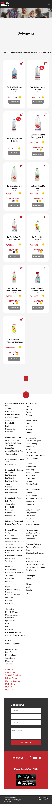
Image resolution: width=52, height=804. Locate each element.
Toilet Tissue (31, 421)
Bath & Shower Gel (12, 539)
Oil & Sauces (31, 570)
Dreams (29, 412)
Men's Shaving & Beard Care (14, 551)
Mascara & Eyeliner (12, 615)
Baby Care (9, 411)
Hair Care (9, 567)
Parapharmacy (32, 530)
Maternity (9, 661)
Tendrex (29, 409)
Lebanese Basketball (14, 521)
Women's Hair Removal (14, 547)
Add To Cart (15, 102)
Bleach (28, 449)
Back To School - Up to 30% (14, 460)
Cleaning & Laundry (12, 414)
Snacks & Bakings (33, 544)
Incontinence (10, 658)
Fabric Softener (40, 52)
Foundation (9, 618)
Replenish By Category (15, 498)
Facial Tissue (31, 403)
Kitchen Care (31, 467)
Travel (7, 484)
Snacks (28, 550)
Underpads (30, 539)
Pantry (8, 426)
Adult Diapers (31, 536)
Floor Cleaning (31, 444)
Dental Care (10, 558)
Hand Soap (9, 536)
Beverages (30, 576)
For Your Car (10, 478)
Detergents (31, 438)
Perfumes (9, 432)
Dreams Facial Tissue (13, 524)
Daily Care (9, 652)
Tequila (29, 590)
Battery (29, 481)
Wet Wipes (30, 516)
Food (28, 558)
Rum (27, 593)
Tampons (9, 664)
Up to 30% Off (11, 465)
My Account (10, 690)
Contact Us (10, 672)
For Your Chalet (11, 481)
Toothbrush (10, 544)
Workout (8, 487)
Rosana (29, 415)
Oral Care (30, 521)
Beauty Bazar (10, 448)
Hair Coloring (10, 570)
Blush (7, 626)
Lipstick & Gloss (11, 612)
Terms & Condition (13, 675)
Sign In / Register (12, 681)
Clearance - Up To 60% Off (14, 404)
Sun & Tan (9, 598)
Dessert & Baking (32, 547)
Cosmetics (9, 420)
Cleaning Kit (10, 504)
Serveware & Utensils (34, 498)
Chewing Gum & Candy (35, 553)
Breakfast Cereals (33, 561)
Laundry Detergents (24, 52)
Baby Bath (30, 518)
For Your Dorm (11, 490)
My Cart (8, 687)
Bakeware (30, 501)
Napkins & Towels (33, 472)
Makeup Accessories (13, 632)
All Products (9, 52)
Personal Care (10, 429)
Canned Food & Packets (35, 567)
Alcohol (8, 408)
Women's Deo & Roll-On (14, 541)
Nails (7, 624)
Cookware (30, 504)
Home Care (30, 464)
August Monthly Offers (14, 451)
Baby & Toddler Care (34, 510)
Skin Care (9, 587)
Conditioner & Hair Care (14, 572)
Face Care (9, 603)
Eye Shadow (10, 621)
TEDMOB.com (41, 800)
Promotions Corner (13, 437)
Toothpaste (10, 561)
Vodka (28, 587)
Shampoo (9, 575)
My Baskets (10, 684)
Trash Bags (30, 470)
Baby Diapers (31, 513)
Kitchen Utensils (33, 490)
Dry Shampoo (10, 581)
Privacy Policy (11, 678)
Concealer (9, 629)
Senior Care (9, 510)
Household (9, 423)
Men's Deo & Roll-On (13, 555)
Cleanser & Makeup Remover (13, 591)
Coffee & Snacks (11, 417)
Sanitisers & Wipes (33, 533)
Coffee (28, 579)
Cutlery (29, 493)
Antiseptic (30, 447)
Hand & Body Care (12, 595)
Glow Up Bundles (12, 440)
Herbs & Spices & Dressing (36, 564)
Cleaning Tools (31, 484)
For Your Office (11, 475)
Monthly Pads (10, 655)
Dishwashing (31, 452)
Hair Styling (9, 578)
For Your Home (11, 493)
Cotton (8, 533)
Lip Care (8, 600)
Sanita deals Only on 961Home (13, 444)
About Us (9, 669)
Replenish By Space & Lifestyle (14, 471)
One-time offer (11, 454)
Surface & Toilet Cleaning (35, 455)
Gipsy (28, 406)
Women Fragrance (12, 644)
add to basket (17, 63)
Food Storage (31, 495)
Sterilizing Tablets (33, 524)
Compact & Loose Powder (15, 635)
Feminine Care (10, 516)
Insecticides (30, 478)
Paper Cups (30, 475)
